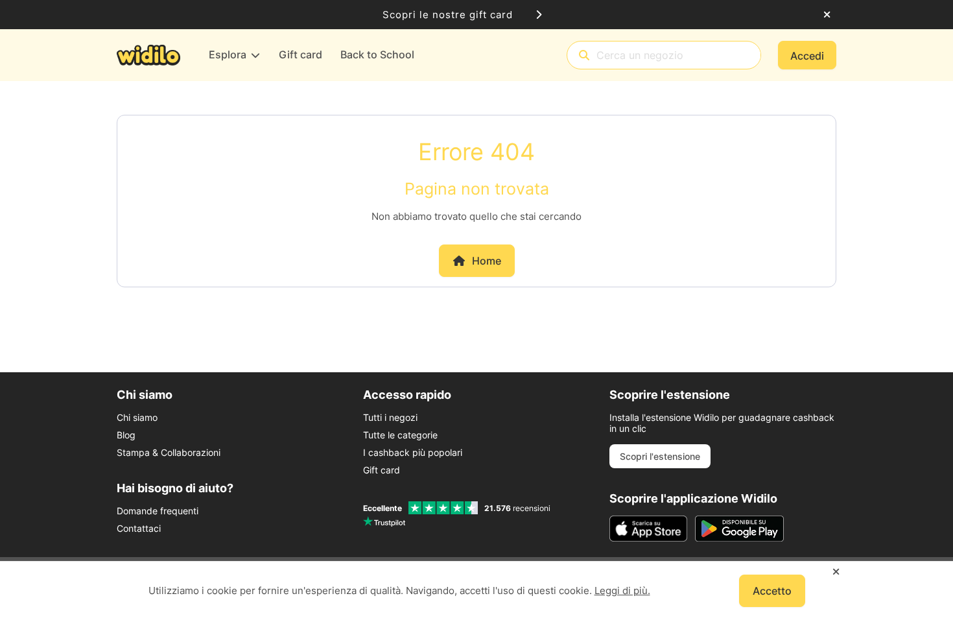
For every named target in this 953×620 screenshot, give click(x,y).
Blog (126, 434)
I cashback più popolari (412, 452)
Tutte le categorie (400, 434)
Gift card (381, 469)
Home (486, 260)
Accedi (807, 55)
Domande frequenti (157, 510)
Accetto (772, 590)
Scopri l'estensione (660, 456)
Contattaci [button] (139, 528)
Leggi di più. (622, 590)
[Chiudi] (827, 15)
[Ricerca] (584, 55)
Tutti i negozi (390, 417)
